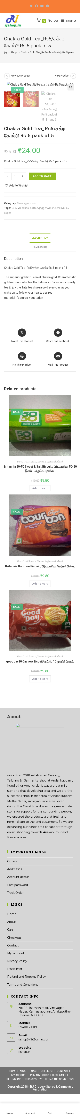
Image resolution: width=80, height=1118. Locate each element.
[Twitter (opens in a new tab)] (32, 6)
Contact (13, 945)
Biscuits (24, 207)
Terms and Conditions (22, 984)
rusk (65, 207)
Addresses (14, 869)
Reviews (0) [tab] (40, 246)
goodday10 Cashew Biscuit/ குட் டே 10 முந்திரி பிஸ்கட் (40, 661)
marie (52, 207)
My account (15, 953)
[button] (70, 87)
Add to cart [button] (40, 488)
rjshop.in (24, 1052)
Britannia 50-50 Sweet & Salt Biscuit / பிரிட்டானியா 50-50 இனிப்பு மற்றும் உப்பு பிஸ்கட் (40, 469)
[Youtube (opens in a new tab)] (42, 6)
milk (59, 207)
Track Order (15, 893)
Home (11, 914)
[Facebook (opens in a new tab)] (36, 6)
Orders (12, 861)
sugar (7, 212)
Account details (18, 877)
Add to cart (42, 176)
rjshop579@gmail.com (34, 1039)
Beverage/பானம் (26, 203)
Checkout (14, 937)
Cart (10, 929)
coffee (34, 207)
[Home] (5, 52)
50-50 (14, 207)
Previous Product (20, 75)
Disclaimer (14, 969)
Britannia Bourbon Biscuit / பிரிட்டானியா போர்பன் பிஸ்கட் (40, 566)
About (11, 922)
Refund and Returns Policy (26, 976)
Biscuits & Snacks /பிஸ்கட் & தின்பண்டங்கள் (40, 461)
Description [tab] (40, 237)
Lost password (17, 885)
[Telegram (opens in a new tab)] (47, 6)
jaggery (43, 207)
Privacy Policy (17, 961)
